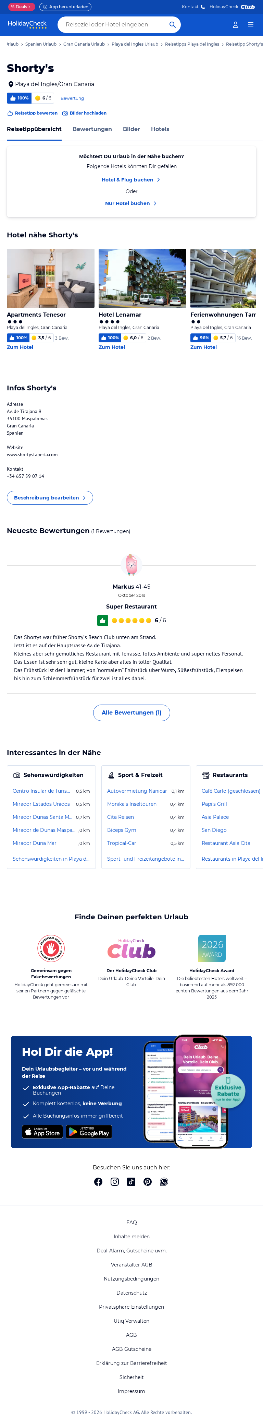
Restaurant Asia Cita (226, 843)
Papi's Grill (214, 804)
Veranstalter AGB (131, 1265)
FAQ (131, 1222)
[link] (235, 25)
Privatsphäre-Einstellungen (131, 1307)
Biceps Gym (121, 830)
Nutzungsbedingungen (131, 1279)
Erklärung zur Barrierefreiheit (131, 1363)
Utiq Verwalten (131, 1321)
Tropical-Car (121, 843)
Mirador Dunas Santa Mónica (44, 817)
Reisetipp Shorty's (244, 44)
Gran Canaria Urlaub (84, 44)
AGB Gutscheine (131, 1349)
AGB (131, 1335)
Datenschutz (131, 1293)
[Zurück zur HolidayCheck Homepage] (27, 25)
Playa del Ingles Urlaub (135, 44)
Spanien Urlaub (41, 44)
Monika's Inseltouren (131, 804)
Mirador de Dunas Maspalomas (44, 830)
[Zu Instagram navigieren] (114, 1182)
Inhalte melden (132, 1237)
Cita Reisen (120, 817)
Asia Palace (215, 817)
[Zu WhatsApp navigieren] (164, 1182)
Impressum (131, 1391)
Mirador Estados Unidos (41, 804)
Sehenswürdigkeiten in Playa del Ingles (51, 859)
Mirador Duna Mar (35, 843)
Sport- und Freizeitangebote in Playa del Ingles (146, 859)
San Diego (214, 830)
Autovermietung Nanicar (137, 791)
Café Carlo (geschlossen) (231, 791)
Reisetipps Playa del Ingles (192, 44)
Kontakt (190, 6)
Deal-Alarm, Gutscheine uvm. (132, 1251)
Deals (19, 6)
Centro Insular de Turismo (44, 791)
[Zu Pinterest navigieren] (147, 1182)
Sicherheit (132, 1377)
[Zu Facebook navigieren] (98, 1182)
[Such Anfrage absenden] (172, 24)
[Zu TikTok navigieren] (131, 1182)
